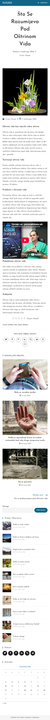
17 (6, 690)
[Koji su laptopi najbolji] (7, 587)
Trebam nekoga (18, 636)
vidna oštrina (23, 325)
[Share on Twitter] (5, 653)
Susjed (7, 3)
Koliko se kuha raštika (21, 524)
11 (12, 686)
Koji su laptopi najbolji (21, 586)
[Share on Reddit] (32, 653)
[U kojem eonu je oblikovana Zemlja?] (7, 625)
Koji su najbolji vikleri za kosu (23, 574)
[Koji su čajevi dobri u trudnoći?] (7, 612)
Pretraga (6, 506)
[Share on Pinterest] (16, 653)
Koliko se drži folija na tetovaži (24, 599)
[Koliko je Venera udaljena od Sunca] (7, 538)
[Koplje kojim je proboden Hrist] (7, 550)
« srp (4, 703)
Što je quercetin (25, 482)
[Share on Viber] (27, 653)
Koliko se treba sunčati (21, 562)
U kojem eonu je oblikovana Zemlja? (26, 624)
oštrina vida (12, 325)
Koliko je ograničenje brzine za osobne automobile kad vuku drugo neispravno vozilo (25, 439)
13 (25, 686)
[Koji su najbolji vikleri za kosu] (7, 575)
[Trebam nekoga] (7, 637)
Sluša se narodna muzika (25, 392)
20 (25, 690)
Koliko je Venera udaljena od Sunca (26, 537)
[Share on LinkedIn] (21, 653)
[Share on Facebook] (10, 653)
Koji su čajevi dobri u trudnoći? (24, 611)
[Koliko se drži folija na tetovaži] (7, 600)
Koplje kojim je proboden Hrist (24, 549)
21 (31, 690)
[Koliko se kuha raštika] (7, 525)
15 (38, 686)
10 (6, 686)
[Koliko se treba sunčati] (7, 563)
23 (44, 690)
